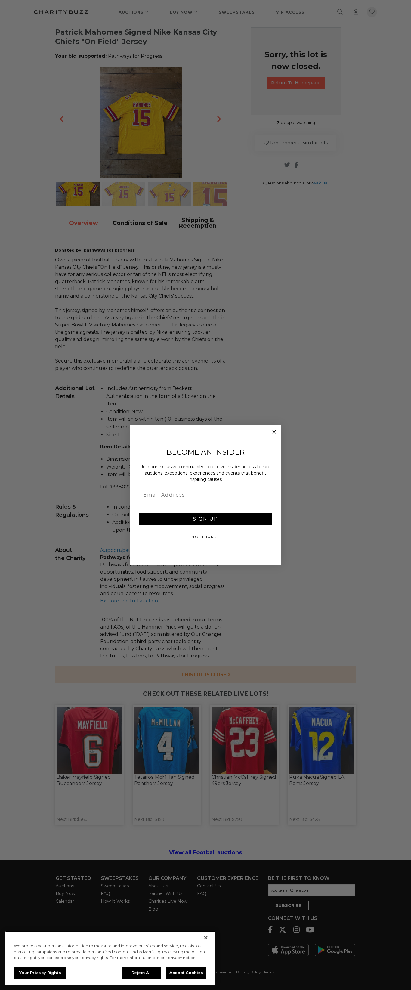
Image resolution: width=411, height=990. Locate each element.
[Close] (205, 937)
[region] (110, 958)
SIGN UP (205, 519)
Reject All (141, 972)
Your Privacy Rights (40, 972)
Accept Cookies (186, 972)
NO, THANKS (205, 537)
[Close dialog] (274, 431)
